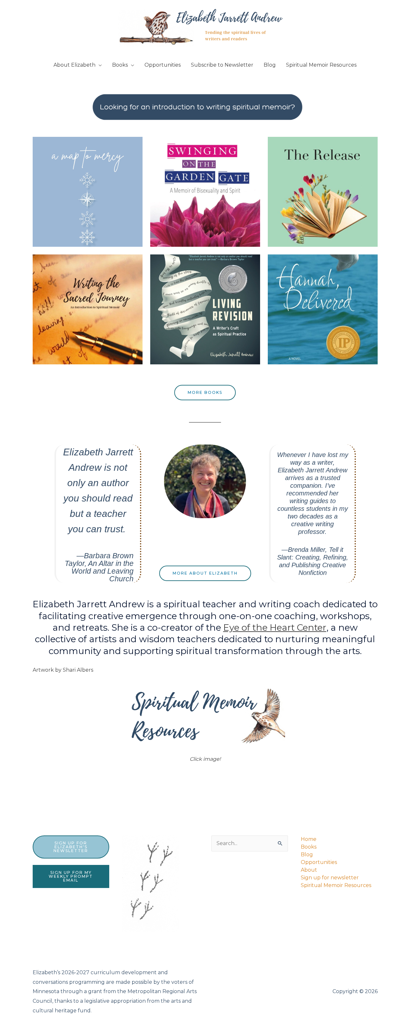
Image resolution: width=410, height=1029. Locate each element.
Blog (270, 65)
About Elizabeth (74, 65)
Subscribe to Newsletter (222, 65)
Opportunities (162, 65)
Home (308, 839)
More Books (205, 392)
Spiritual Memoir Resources (321, 65)
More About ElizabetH (205, 573)
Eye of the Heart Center (274, 627)
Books (120, 65)
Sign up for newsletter (330, 878)
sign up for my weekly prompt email (71, 876)
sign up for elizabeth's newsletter (70, 847)
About (309, 870)
